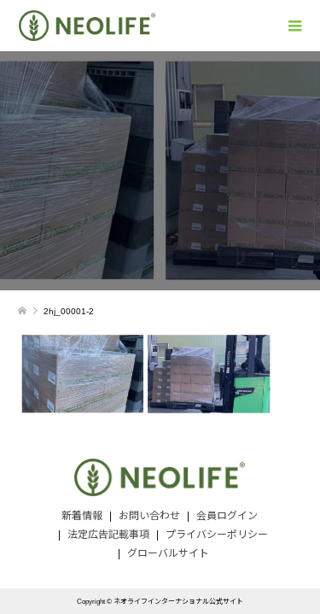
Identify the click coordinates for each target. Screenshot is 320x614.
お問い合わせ (149, 516)
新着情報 (81, 516)
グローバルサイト (168, 553)
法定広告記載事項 (108, 535)
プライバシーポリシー (217, 535)
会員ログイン (227, 516)
